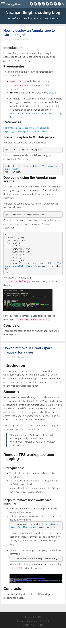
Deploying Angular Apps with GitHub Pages (25, 131)
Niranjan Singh (23, 39)
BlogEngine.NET (35, 621)
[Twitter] (55, 4)
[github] (31, 4)
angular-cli (54, 92)
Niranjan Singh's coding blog (33, 12)
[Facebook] (59, 4)
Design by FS (28, 624)
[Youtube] (43, 4)
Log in (40, 624)
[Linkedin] (39, 4)
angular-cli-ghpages (39, 127)
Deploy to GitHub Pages (15, 127)
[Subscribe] (47, 4)
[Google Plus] (51, 4)
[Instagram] (35, 4)
